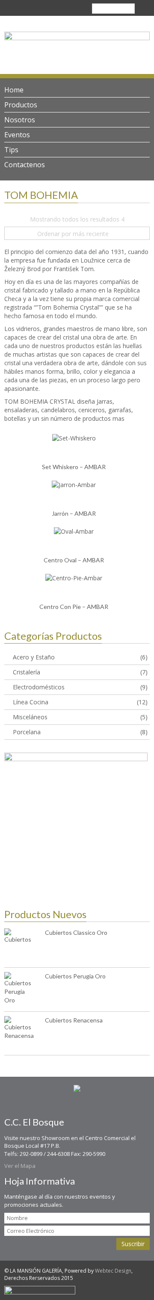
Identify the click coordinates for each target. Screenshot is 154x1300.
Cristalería (26, 672)
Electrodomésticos (39, 687)
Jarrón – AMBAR (74, 513)
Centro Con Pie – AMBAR (73, 606)
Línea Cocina (30, 702)
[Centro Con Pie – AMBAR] (73, 577)
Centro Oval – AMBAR (74, 560)
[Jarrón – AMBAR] (74, 484)
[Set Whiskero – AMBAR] (74, 438)
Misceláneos (30, 717)
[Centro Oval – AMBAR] (74, 531)
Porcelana (27, 732)
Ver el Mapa (20, 1166)
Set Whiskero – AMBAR (74, 466)
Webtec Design (113, 1270)
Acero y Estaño (34, 657)
